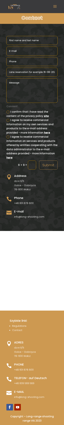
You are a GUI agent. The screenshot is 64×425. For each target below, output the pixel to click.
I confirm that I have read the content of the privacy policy (27, 114)
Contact (17, 330)
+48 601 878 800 (24, 203)
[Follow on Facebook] (9, 407)
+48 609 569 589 (24, 383)
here (47, 132)
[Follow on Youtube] (17, 407)
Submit (48, 165)
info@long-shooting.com (29, 216)
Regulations (19, 326)
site (46, 116)
